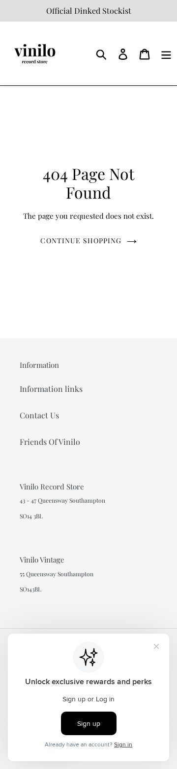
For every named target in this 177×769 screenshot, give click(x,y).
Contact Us (39, 415)
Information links (51, 389)
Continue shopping (80, 240)
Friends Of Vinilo (50, 441)
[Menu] (166, 53)
